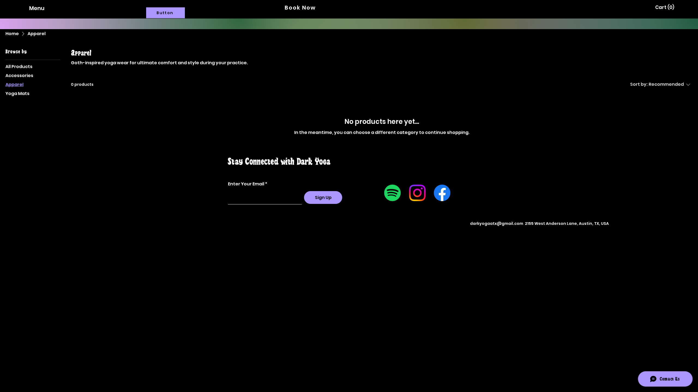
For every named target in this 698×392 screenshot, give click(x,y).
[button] (664, 7)
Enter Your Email (246, 184)
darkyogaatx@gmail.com (496, 223)
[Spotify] (392, 193)
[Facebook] (442, 193)
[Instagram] (417, 193)
